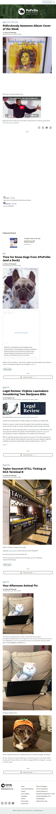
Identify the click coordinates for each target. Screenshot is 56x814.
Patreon (23, 798)
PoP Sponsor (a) (9, 398)
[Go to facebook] (6, 803)
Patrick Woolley (22, 417)
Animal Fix (6, 582)
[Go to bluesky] (13, 803)
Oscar (12, 357)
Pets (4, 253)
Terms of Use (24, 803)
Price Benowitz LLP (33, 417)
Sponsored (6, 387)
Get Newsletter (47, 2)
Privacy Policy (24, 801)
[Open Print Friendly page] (50, 127)
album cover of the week (10, 22)
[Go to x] (2, 803)
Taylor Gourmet (13, 551)
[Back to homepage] (4, 2)
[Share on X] (43, 127)
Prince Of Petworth (10, 32)
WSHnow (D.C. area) (41, 801)
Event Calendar (25, 793)
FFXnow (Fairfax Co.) (42, 791)
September (12, 554)
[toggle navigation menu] (54, 2)
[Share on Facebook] (39, 127)
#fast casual (7, 564)
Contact (23, 791)
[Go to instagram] (9, 803)
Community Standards (27, 789)
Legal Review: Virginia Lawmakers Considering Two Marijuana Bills (25, 392)
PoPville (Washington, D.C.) (43, 796)
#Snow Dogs (7, 369)
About (22, 786)
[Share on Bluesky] (46, 127)
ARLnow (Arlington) (41, 786)
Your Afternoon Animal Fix (20, 585)
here (24, 642)
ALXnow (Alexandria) (42, 789)
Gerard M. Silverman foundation (11, 122)
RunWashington (40, 798)
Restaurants (6, 465)
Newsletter (24, 796)
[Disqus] (27, 178)
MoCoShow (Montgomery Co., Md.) (45, 793)
